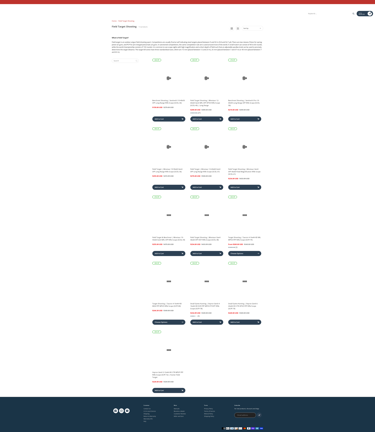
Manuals (176, 409)
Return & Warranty (150, 416)
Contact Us (147, 409)
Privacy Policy (208, 409)
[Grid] (231, 28)
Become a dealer (179, 411)
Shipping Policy (209, 416)
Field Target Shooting (126, 21)
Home (114, 21)
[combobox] (125, 61)
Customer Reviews (180, 414)
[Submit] (259, 415)
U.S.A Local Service (150, 411)
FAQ (145, 421)
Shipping (146, 414)
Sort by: (246, 28)
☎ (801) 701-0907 (23, 6)
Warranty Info (148, 419)
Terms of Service (209, 411)
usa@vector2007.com (9, 6)
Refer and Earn (179, 416)
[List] (238, 28)
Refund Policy (208, 414)
